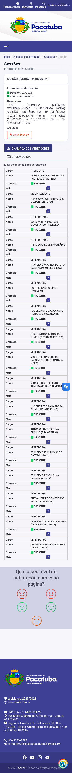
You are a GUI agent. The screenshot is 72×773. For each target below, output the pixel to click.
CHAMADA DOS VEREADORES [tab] (30, 148)
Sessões (49, 56)
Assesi (22, 768)
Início (7, 56)
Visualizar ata (20, 134)
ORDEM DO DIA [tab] (21, 156)
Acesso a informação (26, 56)
